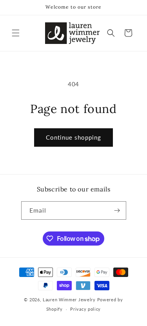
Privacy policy (85, 308)
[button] (15, 33)
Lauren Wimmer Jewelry (69, 299)
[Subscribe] (117, 210)
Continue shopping (73, 137)
